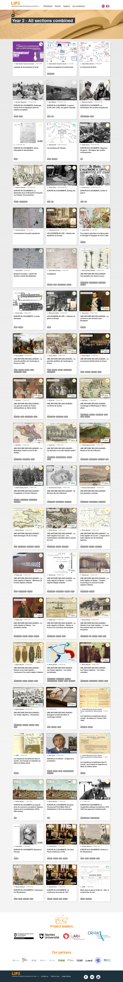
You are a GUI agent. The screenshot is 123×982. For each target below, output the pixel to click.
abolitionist (27, 370)
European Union (50, 73)
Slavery (20, 116)
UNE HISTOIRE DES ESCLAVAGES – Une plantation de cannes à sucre (93, 274)
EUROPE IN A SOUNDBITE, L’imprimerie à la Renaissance (28, 891)
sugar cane (83, 284)
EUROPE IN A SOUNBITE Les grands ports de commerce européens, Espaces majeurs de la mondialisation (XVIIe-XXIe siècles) (28, 807)
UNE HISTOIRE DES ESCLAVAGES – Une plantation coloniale (93, 492)
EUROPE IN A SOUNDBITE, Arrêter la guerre (93, 191)
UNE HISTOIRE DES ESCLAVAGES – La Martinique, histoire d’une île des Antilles (28, 450)
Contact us (44, 976)
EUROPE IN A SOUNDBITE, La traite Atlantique (27, 317)
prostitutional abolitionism (68, 771)
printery (86, 858)
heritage (15, 591)
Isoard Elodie (85, 230)
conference (49, 858)
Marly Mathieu (52, 102)
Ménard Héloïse (98, 711)
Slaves (82, 416)
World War (65, 858)
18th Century (16, 416)
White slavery (50, 773)
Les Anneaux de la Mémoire (86, 250)
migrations (69, 284)
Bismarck (16, 858)
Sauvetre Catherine (20, 230)
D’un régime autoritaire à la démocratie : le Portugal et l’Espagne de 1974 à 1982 (94, 234)
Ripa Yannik (52, 755)
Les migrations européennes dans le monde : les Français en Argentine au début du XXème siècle (27, 760)
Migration (16, 116)
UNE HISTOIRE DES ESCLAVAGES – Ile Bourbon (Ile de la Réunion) (61, 492)
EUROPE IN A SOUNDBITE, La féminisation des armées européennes (94, 106)
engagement (16, 499)
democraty (83, 242)
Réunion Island (101, 459)
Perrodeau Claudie (61, 63)
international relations (95, 818)
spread (98, 858)
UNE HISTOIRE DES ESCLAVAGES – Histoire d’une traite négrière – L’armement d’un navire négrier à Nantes (28, 670)
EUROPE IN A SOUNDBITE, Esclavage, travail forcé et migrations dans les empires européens (28, 107)
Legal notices (66, 976)
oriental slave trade (93, 681)
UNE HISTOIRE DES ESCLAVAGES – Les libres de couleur (60, 404)
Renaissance (92, 858)
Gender (91, 116)
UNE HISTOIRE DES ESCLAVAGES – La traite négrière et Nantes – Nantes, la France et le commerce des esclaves (61, 625)
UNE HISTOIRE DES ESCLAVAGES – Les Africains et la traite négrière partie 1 (61, 449)
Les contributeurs (78, 6)
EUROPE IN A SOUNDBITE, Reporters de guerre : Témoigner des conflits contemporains (93, 150)
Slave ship (31, 636)
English (103, 6)
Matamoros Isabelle (87, 102)
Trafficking (20, 327)
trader (107, 459)
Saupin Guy (52, 445)
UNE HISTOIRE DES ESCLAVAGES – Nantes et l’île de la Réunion (93, 449)
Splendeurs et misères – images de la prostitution (60, 759)
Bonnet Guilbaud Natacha (88, 270)
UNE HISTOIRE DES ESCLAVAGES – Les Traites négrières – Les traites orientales (93, 670)
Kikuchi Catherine (86, 846)
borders (49, 159)
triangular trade (65, 546)
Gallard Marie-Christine (88, 63)
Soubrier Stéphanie (20, 187)
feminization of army (85, 116)
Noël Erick (18, 400)
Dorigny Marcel (19, 355)
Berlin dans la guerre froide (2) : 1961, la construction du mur (94, 891)
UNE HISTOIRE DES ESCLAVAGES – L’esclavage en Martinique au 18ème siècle (93, 405)
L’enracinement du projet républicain (27, 233)
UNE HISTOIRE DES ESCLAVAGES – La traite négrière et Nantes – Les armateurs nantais (28, 625)
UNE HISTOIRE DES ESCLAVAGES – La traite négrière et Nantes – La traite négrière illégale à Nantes (61, 580)
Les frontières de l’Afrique (56, 148)
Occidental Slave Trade (61, 457)
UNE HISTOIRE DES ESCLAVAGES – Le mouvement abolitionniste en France (94, 360)
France (32, 370)
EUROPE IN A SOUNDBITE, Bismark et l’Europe (28, 850)
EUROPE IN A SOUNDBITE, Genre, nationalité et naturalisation (26, 149)
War (52, 116)
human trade (92, 414)
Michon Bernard (19, 530)
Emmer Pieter (19, 313)
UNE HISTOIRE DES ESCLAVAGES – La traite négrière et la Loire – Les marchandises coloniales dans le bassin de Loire (61, 536)
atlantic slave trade (51, 679)
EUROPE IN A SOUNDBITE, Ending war (61, 190)
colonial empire (84, 727)
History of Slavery (84, 282)
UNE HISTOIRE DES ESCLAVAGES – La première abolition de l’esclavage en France (61, 361)
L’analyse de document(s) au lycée (26, 67)
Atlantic (15, 327)
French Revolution (23, 201)
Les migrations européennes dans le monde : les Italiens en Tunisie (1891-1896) (93, 718)
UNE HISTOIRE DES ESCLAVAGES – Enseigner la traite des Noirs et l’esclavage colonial (60, 714)
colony (48, 116)
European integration (85, 818)
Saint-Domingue (102, 282)
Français (108, 6)
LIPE (25, 976)
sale (90, 636)
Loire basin (58, 546)
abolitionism (21, 370)
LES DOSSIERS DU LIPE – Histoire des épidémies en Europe (61, 234)
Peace (48, 201)
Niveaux (58, 6)
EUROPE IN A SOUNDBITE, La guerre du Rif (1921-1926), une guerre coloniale (61, 106)
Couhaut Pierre (53, 846)
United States (88, 899)
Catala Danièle (19, 63)
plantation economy (93, 282)
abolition (15, 370)
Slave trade (83, 327)
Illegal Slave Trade (60, 591)
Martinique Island (59, 416)
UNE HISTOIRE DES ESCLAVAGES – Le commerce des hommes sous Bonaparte (94, 318)
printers (82, 858)
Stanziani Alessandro (21, 102)
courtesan (55, 771)
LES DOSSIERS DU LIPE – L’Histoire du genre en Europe (61, 317)
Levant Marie (18, 846)
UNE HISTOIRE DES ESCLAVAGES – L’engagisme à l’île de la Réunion (27, 492)
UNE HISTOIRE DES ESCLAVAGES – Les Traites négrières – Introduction (27, 713)
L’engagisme (51, 273)
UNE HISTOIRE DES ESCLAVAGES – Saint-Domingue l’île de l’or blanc (27, 534)
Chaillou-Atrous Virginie (88, 445)
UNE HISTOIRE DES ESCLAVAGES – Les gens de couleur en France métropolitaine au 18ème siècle (27, 405)
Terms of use (55, 976)
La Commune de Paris (88, 67)
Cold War (83, 899)
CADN (16, 755)
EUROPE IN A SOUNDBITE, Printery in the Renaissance (94, 850)
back (13, 15)
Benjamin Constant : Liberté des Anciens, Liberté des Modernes (25, 274)
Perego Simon (86, 144)
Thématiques (47, 6)
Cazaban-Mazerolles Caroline (89, 709)
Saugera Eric (85, 313)
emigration (90, 727)
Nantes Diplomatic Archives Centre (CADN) (90, 689)
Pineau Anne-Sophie (28, 63)
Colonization (54, 159)
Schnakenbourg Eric (54, 230)
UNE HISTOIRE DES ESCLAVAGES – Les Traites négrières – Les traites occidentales (60, 670)
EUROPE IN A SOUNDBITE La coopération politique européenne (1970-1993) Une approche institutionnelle (94, 806)
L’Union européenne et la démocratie (60, 67)
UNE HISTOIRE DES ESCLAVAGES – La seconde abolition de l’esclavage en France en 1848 (28, 361)
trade (15, 818)
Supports (66, 6)
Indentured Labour (61, 284)
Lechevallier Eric (89, 711)
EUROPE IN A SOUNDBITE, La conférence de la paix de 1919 (58, 891)
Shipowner (25, 636)
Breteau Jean (18, 575)
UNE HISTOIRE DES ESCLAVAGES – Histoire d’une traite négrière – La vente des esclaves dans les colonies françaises (94, 626)
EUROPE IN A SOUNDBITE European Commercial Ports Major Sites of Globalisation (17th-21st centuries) (60, 806)
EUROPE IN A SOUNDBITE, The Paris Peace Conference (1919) (60, 850)
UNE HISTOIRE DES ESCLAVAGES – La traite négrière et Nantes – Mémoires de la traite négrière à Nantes (28, 580)
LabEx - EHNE (17, 82)
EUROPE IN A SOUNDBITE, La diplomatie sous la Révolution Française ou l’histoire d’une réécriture (28, 192)
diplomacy (16, 201)
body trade (49, 771)
